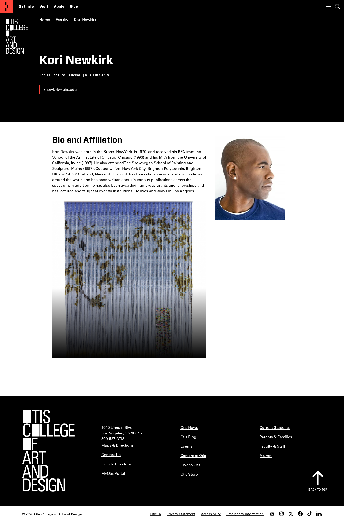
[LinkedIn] (319, 513)
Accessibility (211, 514)
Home (44, 19)
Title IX (155, 514)
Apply (59, 6)
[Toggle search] (337, 6)
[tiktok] (309, 513)
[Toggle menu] (328, 6)
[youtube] (272, 513)
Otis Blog (188, 436)
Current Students (275, 427)
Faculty (62, 19)
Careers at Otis (193, 455)
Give (74, 6)
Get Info (26, 6)
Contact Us (111, 454)
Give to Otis (190, 464)
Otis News (189, 427)
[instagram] (281, 513)
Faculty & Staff (272, 446)
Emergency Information (245, 514)
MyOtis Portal (113, 473)
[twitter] (291, 513)
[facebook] (300, 513)
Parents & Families (276, 436)
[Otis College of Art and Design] (6, 6)
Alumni (266, 455)
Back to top (317, 489)
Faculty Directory (116, 463)
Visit (44, 6)
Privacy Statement (181, 514)
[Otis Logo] (17, 36)
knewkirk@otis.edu (60, 89)
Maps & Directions (117, 445)
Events (186, 446)
